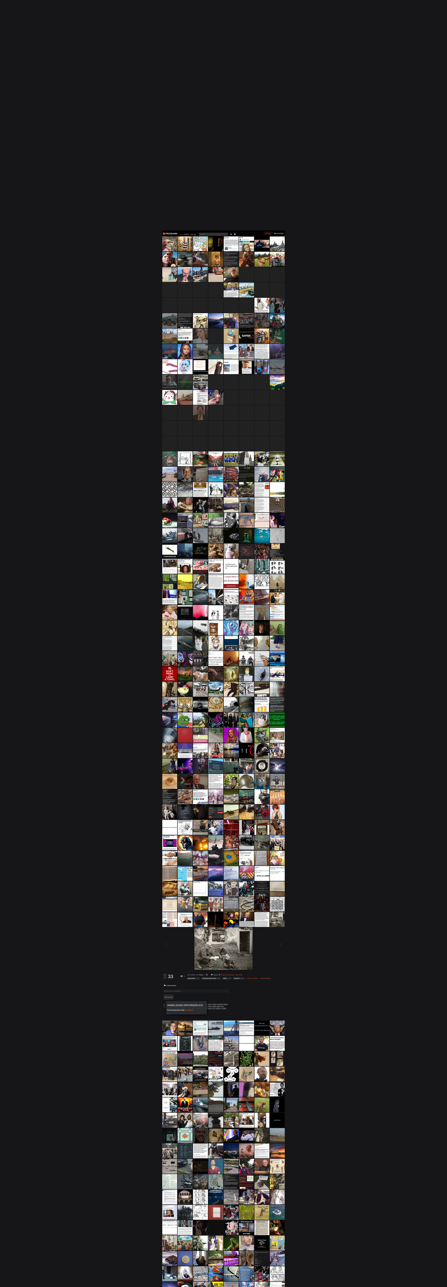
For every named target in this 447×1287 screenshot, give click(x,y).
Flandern (237, 748)
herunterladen (230, 744)
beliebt (186, 4)
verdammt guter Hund (209, 748)
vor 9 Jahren (191, 744)
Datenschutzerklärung (217, 1284)
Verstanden (286, 1282)
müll (191, 4)
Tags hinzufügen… (266, 748)
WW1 (225, 748)
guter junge (191, 748)
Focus (201, 744)
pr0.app (268, 3)
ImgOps (216, 744)
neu (181, 4)
